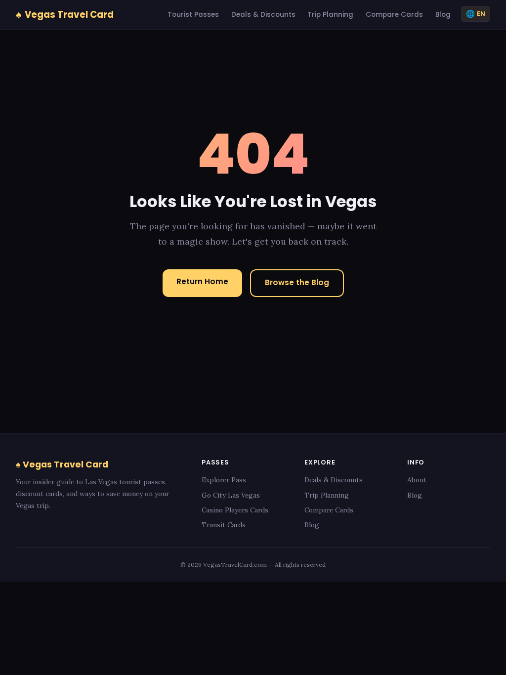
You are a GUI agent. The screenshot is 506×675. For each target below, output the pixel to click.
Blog (443, 14)
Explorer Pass (224, 479)
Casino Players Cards (235, 510)
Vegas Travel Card (65, 14)
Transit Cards (224, 524)
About (416, 479)
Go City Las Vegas (231, 495)
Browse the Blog (297, 282)
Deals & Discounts (263, 14)
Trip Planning (330, 14)
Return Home (202, 281)
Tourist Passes (193, 14)
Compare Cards (394, 14)
